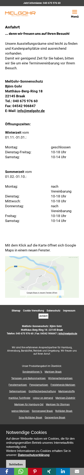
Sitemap (16, 310)
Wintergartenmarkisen (60, 378)
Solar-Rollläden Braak (30, 417)
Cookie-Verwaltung (33, 310)
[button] (7, 471)
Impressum (69, 310)
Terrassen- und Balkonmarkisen (28, 378)
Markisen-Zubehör (65, 398)
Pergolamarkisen (38, 384)
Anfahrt (43, 316)
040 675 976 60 (52, 3)
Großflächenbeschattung (42, 391)
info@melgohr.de (31, 111)
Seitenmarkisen (17, 391)
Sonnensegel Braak (42, 411)
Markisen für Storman (58, 404)
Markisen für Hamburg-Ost (28, 404)
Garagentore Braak (55, 417)
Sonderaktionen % (32, 371)
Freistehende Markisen (63, 384)
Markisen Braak (53, 371)
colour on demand (43, 398)
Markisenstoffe (66, 391)
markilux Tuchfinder (19, 398)
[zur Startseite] (20, 13)
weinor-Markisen (20, 411)
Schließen (16, 464)
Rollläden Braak (63, 411)
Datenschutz (53, 310)
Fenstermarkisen (18, 384)
